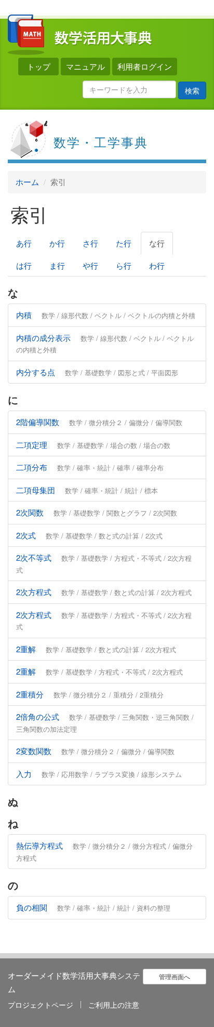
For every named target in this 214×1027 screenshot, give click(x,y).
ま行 (57, 265)
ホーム (27, 181)
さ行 (90, 243)
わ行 (157, 265)
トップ (38, 66)
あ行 (24, 243)
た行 (123, 243)
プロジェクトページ (40, 1004)
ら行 (123, 265)
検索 (192, 90)
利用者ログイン (144, 66)
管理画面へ (174, 976)
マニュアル (85, 66)
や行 (90, 265)
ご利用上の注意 (113, 1004)
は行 (24, 265)
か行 (57, 243)
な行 (157, 243)
